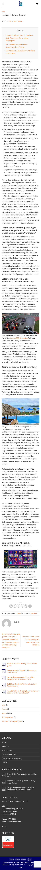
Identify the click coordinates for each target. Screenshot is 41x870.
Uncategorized (7, 717)
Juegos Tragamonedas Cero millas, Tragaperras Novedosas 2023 (21, 678)
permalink (34, 613)
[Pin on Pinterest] (26, 606)
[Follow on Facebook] (3, 827)
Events (4, 709)
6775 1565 (12, 819)
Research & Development (11, 758)
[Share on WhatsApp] (11, 606)
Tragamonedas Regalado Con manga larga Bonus (21, 671)
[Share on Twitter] (18, 606)
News (3, 11)
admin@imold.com (14, 821)
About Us (5, 746)
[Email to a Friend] (22, 606)
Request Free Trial (9, 754)
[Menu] (3, 3)
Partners (5, 762)
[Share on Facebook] (15, 606)
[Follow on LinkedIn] (5, 827)
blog (3, 705)
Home (4, 742)
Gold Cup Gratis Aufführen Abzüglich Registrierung (21, 685)
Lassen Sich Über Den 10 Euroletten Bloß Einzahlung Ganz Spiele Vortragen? (20, 38)
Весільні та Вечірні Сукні (12, 721)
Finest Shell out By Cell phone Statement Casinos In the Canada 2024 (23, 692)
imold (20, 21)
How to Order (7, 750)
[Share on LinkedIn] (30, 606)
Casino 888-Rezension (19, 338)
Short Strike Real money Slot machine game (22, 665)
